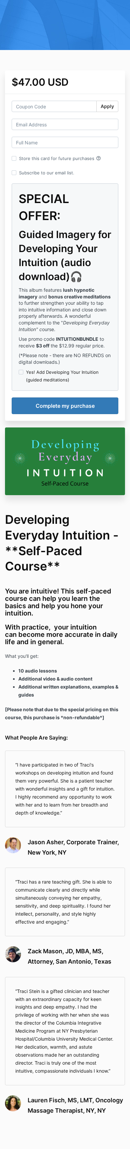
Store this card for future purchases (60, 158)
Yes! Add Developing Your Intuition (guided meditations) (62, 375)
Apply (107, 106)
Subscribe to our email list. (46, 172)
